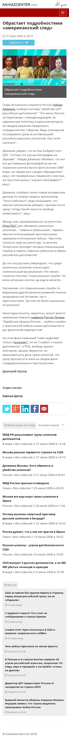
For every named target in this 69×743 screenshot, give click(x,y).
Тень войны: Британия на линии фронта (31, 649)
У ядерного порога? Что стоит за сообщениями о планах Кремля (26, 617)
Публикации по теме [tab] (19, 425)
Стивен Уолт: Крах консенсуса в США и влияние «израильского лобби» (30, 634)
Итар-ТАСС (10, 226)
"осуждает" (20, 342)
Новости (10, 585)
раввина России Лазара (47, 317)
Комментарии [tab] (50, 425)
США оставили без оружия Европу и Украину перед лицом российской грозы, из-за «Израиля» (34, 598)
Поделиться (17, 42)
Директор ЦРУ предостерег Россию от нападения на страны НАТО (29, 687)
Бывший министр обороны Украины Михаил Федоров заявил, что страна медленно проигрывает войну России (34, 706)
